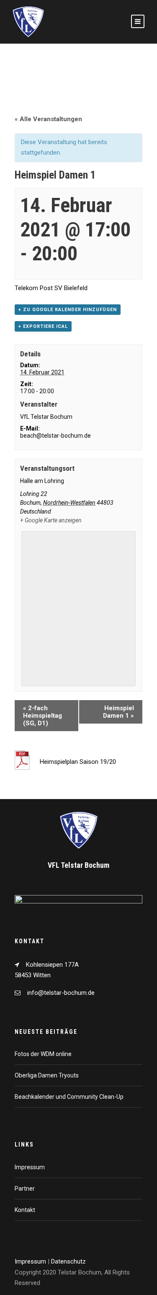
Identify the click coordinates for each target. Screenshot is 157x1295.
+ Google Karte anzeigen (51, 520)
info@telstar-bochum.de (61, 993)
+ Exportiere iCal (43, 326)
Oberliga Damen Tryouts (47, 1075)
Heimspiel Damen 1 (118, 711)
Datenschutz (68, 1261)
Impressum (30, 1167)
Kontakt (25, 1210)
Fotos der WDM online (43, 1054)
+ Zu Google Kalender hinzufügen (67, 309)
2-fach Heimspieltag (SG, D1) (42, 715)
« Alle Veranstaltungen (48, 119)
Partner (25, 1188)
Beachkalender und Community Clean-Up (69, 1096)
